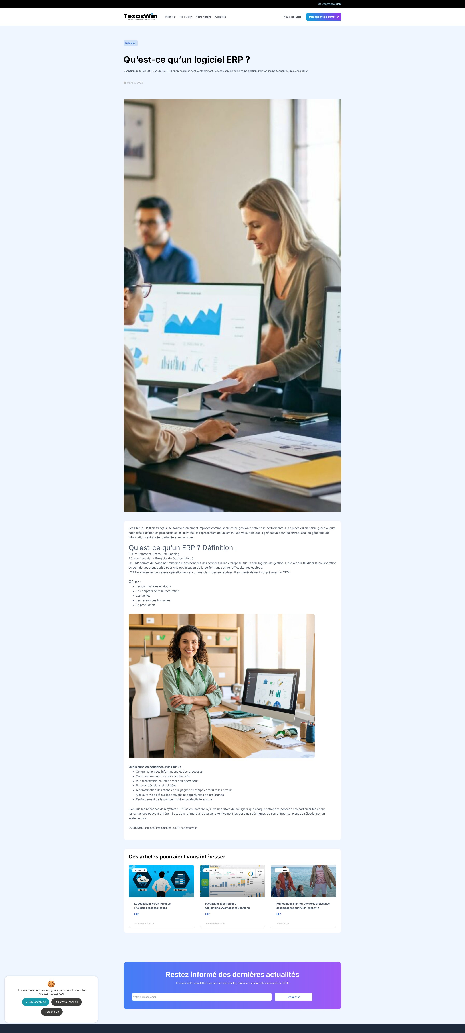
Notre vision (185, 16)
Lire (136, 914)
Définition (130, 43)
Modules (170, 16)
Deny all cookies (68, 1001)
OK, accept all (37, 1001)
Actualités (220, 16)
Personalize (52, 1011)
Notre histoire (203, 16)
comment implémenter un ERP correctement (170, 827)
